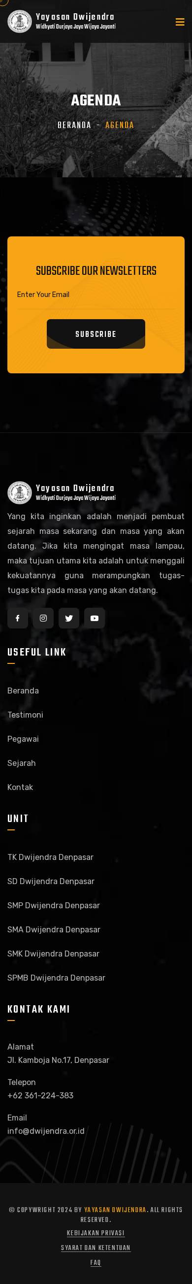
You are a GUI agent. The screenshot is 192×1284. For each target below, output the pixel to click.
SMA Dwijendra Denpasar (53, 929)
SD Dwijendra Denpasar (51, 881)
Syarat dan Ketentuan (96, 1248)
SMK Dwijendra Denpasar (53, 953)
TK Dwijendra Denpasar (50, 857)
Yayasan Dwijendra (115, 1210)
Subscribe (95, 335)
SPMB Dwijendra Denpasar (56, 978)
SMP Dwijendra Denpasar (53, 905)
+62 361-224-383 (40, 1095)
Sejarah (21, 763)
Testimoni (25, 715)
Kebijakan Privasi (96, 1233)
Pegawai (23, 739)
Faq (96, 1263)
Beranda (75, 126)
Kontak (20, 787)
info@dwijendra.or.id (46, 1131)
